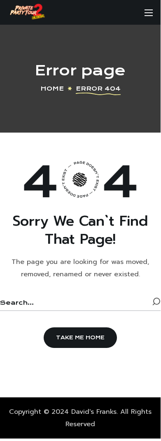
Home (52, 88)
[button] (80, 337)
